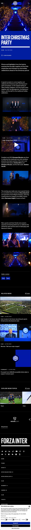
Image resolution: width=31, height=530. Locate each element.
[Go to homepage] (15, 3)
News (2, 458)
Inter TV (3, 467)
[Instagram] (24, 451)
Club (3, 278)
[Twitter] (5, 454)
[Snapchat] (2, 454)
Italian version (5, 274)
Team (8, 278)
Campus (3, 490)
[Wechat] (12, 454)
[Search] (28, 3)
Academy (3, 485)
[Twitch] (20, 451)
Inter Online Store (6, 472)
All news (27, 293)
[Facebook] (9, 454)
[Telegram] (2, 451)
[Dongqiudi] (16, 454)
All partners (4, 426)
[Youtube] (16, 451)
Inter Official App (6, 476)
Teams (3, 463)
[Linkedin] (9, 451)
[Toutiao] (20, 454)
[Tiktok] (13, 451)
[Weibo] (6, 451)
